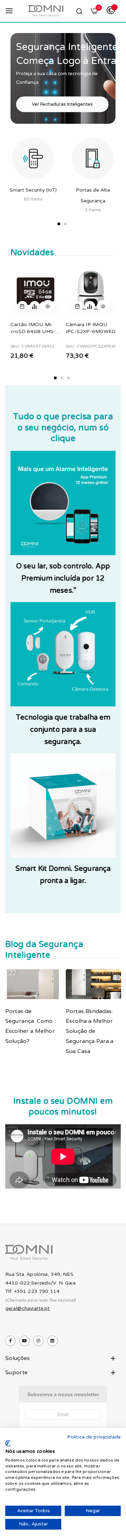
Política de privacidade (94, 1437)
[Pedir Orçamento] (34, 306)
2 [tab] (65, 223)
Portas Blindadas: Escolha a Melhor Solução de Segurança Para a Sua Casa (90, 1031)
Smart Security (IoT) (33, 190)
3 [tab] (68, 377)
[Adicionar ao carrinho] (22, 306)
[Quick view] (48, 306)
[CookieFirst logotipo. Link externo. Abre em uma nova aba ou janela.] (7, 1443)
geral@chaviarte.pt (27, 1308)
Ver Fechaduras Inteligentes (62, 104)
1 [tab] (58, 223)
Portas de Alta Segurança (93, 195)
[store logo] (45, 11)
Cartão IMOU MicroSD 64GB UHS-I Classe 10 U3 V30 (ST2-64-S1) (33, 328)
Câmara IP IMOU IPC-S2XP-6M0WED (90, 328)
